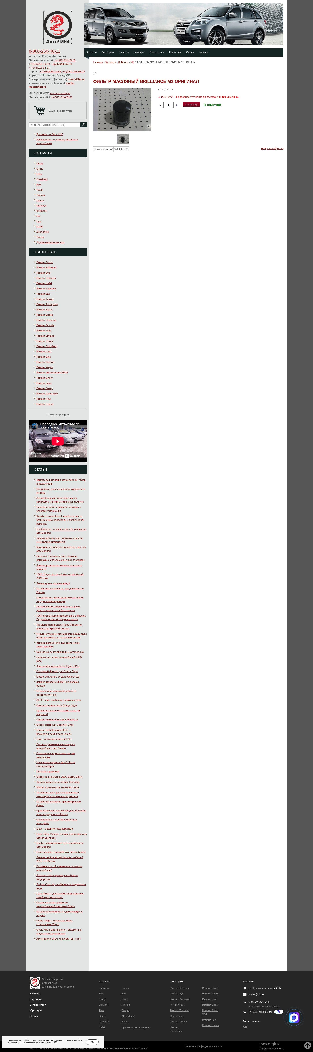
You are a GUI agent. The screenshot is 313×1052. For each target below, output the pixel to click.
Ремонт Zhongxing (47, 304)
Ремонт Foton (44, 262)
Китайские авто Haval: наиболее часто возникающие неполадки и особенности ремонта (60, 520)
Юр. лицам (175, 52)
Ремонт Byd (43, 272)
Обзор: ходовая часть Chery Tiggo (56, 705)
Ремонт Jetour (44, 341)
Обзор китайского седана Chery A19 (57, 676)
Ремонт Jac (43, 293)
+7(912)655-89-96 (65, 60)
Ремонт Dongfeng (46, 346)
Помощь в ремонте (47, 771)
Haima (40, 200)
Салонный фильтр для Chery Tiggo (57, 671)
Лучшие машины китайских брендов (57, 781)
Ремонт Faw (43, 398)
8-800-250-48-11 (44, 51)
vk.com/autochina (60, 93)
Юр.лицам (36, 1010)
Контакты (204, 52)
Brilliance (41, 210)
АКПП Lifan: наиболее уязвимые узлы (58, 699)
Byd (38, 184)
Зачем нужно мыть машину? (53, 583)
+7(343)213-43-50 (39, 63)
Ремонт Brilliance (46, 267)
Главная (98, 62)
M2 (132, 62)
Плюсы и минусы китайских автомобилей (60, 852)
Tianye (40, 236)
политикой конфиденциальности (41, 1043)
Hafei (39, 226)
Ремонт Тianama (46, 288)
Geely (39, 168)
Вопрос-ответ (156, 52)
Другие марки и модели (50, 242)
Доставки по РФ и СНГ (49, 134)
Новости (124, 52)
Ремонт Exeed (44, 314)
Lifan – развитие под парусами (54, 828)
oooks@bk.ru (76, 79)
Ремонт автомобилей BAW (52, 372)
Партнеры (139, 52)
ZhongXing (42, 231)
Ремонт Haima (44, 404)
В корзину (191, 104)
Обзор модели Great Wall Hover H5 (57, 719)
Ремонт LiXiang (45, 335)
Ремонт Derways (46, 278)
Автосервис (108, 52)
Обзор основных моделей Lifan (55, 724)
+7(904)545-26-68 (50, 71)
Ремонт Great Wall (47, 393)
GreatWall (42, 179)
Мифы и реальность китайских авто (57, 787)
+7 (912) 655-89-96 (260, 1011)
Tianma (40, 194)
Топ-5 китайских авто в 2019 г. (54, 739)
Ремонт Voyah (44, 367)
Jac (38, 215)
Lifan (39, 173)
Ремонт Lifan (43, 383)
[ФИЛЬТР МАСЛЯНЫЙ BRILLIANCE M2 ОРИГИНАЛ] (122, 109)
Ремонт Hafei (44, 283)
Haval (39, 189)
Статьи (190, 52)
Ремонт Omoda (45, 325)
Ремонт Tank (43, 330)
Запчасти (91, 52)
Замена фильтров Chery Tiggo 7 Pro (57, 666)
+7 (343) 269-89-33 (73, 71)
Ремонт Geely (44, 388)
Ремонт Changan (46, 320)
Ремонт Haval (44, 309)
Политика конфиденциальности (203, 1046)
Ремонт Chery (44, 377)
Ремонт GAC (43, 351)
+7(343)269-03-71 (61, 63)
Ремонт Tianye (44, 299)
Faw (38, 221)
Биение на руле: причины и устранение (60, 651)
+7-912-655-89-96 (61, 97)
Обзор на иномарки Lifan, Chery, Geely (59, 776)
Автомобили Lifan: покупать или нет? (58, 938)
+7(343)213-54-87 (39, 67)
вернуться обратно (272, 148)
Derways (41, 205)
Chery (39, 163)
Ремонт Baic (43, 356)
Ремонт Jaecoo (45, 362)
